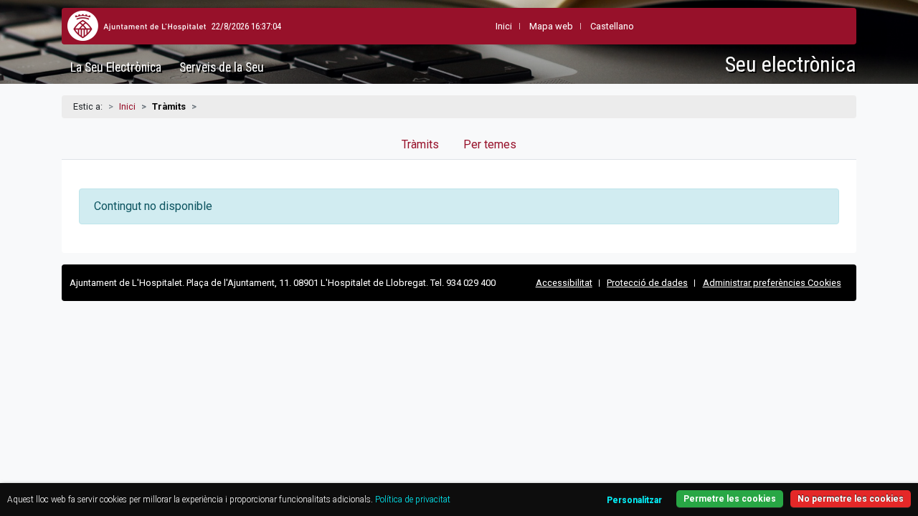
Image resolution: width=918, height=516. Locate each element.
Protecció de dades (647, 282)
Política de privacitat (412, 499)
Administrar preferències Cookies (772, 282)
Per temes (489, 144)
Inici (127, 106)
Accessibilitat (564, 282)
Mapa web (551, 26)
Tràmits (420, 144)
